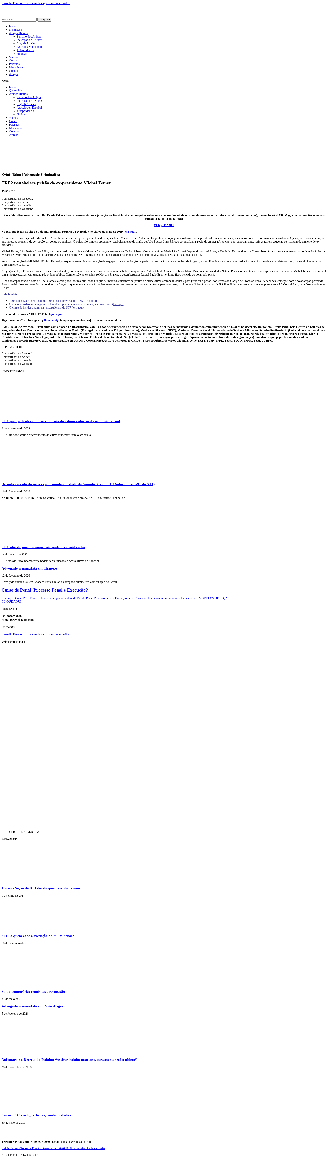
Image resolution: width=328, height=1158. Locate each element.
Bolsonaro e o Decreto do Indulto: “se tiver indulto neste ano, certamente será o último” (69, 1060)
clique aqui (55, 314)
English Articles (26, 43)
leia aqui (130, 231)
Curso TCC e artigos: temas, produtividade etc (38, 1115)
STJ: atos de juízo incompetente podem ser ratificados (43, 547)
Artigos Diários (18, 33)
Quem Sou (15, 29)
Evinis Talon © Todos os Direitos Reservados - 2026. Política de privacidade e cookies (53, 1148)
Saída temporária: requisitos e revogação (33, 991)
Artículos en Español (29, 46)
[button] (164, 80)
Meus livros (16, 67)
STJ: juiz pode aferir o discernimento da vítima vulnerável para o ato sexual (61, 421)
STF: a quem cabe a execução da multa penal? (38, 936)
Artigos (13, 74)
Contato (14, 70)
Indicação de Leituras (29, 40)
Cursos (13, 60)
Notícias (22, 53)
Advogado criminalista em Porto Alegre (32, 1006)
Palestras (14, 63)
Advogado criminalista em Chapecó (29, 568)
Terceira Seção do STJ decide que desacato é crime (41, 888)
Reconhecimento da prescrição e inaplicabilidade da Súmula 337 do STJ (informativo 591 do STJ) (78, 484)
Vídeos (13, 57)
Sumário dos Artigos (29, 36)
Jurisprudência (25, 50)
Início (12, 26)
